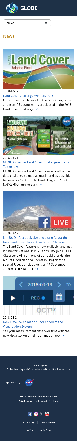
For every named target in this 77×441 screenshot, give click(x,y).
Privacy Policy (27, 422)
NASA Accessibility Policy (38, 429)
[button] (68, 8)
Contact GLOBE (49, 422)
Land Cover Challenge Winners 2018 (28, 96)
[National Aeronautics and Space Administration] (29, 382)
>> (37, 109)
